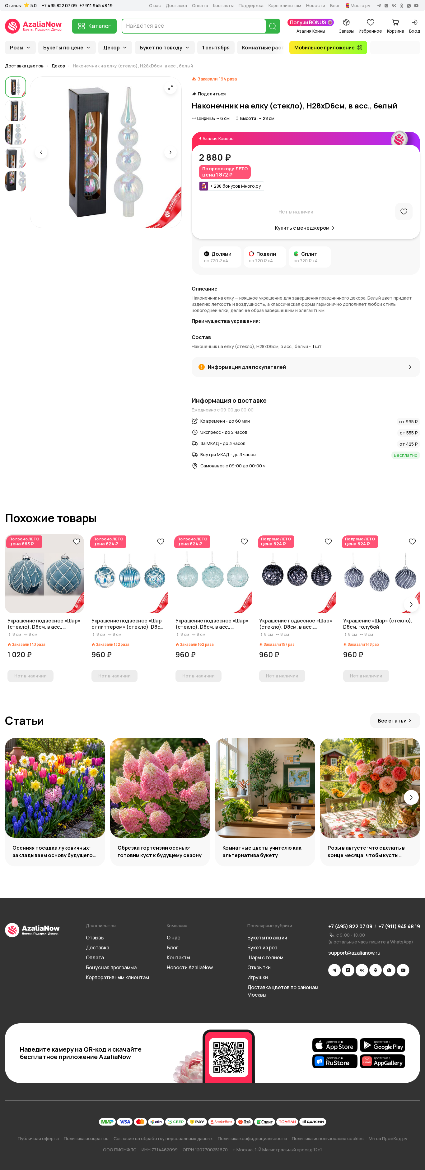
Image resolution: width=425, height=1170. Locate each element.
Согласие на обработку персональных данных (163, 1138)
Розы (16, 47)
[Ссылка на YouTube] (403, 970)
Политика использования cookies (328, 1138)
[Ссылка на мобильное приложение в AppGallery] (382, 1061)
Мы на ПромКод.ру (388, 1138)
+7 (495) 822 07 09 (350, 926)
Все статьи (392, 720)
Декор (111, 47)
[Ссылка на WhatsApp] (389, 970)
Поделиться (212, 93)
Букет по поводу (161, 47)
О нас (155, 5)
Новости (315, 5)
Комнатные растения (269, 47)
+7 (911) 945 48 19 (399, 926)
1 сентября (216, 47)
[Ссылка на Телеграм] (334, 970)
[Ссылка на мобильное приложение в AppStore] (334, 1045)
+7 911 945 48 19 (96, 5)
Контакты (223, 5)
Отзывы (13, 5)
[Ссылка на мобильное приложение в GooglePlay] (382, 1045)
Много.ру (360, 5)
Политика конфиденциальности (252, 1138)
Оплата (200, 5)
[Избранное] (404, 211)
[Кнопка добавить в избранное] (76, 541)
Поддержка (251, 5)
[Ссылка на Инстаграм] (348, 970)
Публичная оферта (38, 1138)
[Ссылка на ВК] (362, 970)
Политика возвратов (86, 1138)
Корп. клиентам (285, 5)
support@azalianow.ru (354, 952)
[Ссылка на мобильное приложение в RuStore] (334, 1061)
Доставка (176, 5)
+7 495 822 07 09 (59, 5)
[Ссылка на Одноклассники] (375, 970)
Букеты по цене (63, 47)
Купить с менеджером (302, 227)
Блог (335, 5)
